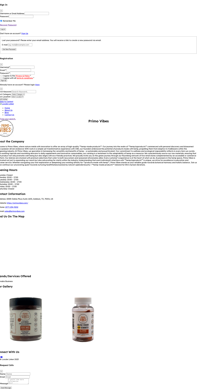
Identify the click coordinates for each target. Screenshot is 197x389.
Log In (3, 29)
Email (3, 70)
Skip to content (6, 101)
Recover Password (8, 25)
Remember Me (9, 21)
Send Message (6, 388)
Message (4, 383)
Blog (7, 112)
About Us (8, 110)
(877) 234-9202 (11, 207)
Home (7, 108)
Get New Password (9, 49)
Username (5, 67)
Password (4, 16)
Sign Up (24, 33)
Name (2, 374)
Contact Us (9, 115)
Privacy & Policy (23, 76)
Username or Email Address (12, 13)
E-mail (5, 45)
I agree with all (18, 78)
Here (37, 85)
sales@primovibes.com (15, 211)
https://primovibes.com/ (17, 203)
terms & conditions (25, 78)
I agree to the (17, 76)
